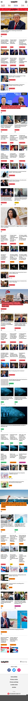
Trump (22, 5)
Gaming (16, 5)
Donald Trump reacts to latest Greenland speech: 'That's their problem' (17, 172)
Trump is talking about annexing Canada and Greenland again (11, 31)
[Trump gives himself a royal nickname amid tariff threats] (14, 166)
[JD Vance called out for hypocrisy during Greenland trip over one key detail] (23, 267)
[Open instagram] (19, 670)
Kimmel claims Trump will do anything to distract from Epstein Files (13, 60)
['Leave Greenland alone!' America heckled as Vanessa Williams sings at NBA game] (5, 166)
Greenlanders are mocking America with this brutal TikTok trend (21, 126)
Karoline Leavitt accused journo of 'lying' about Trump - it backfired (17, 76)
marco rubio (22, 65)
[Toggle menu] (2, 1)
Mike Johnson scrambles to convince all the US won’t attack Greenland (6, 199)
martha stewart (22, 462)
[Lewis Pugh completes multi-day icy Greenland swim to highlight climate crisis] (14, 499)
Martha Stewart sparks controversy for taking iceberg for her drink (23, 456)
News (9, 5)
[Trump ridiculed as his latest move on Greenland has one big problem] (23, 52)
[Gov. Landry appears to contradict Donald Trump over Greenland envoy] (5, 248)
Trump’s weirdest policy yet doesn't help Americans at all (14, 354)
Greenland (17, 129)
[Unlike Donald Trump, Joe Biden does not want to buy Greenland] (5, 569)
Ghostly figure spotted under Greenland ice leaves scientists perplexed (18, 380)
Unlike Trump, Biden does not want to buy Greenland (4, 556)
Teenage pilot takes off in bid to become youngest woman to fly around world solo (7, 525)
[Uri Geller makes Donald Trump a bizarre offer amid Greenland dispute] (5, 365)
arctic (10, 485)
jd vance (21, 243)
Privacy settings (14, 682)
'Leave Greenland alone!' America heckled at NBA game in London (4, 156)
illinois (21, 342)
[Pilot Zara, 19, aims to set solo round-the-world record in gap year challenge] (14, 549)
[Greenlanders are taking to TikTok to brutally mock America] (21, 119)
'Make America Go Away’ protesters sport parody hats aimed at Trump (14, 138)
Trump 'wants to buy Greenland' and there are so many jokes (14, 639)
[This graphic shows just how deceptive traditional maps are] (4, 475)
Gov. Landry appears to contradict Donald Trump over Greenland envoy (4, 238)
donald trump (13, 65)
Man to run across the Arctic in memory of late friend (14, 455)
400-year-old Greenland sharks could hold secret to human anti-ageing (22, 437)
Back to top (24, 661)
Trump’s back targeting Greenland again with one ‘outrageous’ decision (14, 238)
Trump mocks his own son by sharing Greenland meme (7, 602)
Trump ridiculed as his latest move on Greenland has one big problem (23, 42)
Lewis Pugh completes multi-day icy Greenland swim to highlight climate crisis (14, 505)
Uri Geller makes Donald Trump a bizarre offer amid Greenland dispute (4, 355)
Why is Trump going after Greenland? (16, 370)
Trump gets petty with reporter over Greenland (22, 155)
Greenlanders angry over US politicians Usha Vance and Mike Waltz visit (12, 304)
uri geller (3, 360)
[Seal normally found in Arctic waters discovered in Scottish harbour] (4, 484)
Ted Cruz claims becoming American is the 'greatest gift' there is (21, 199)
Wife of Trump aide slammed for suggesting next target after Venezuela (14, 226)
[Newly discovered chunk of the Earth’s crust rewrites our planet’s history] (5, 467)
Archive (14, 687)
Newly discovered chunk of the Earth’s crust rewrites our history (4, 457)
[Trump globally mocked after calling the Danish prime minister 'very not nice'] (4, 577)
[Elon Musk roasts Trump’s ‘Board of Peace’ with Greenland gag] (14, 102)
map (10, 476)
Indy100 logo (14, 2)
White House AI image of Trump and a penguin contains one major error (16, 85)
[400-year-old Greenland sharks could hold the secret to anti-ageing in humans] (23, 448)
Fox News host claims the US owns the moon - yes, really (5, 137)
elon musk (3, 110)
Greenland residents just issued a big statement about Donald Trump (4, 336)
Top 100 (3, 5)
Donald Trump (3, 34)
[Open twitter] (14, 670)
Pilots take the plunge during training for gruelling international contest (22, 538)
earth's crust (3, 462)
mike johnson (3, 202)
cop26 (16, 529)
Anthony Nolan (13, 462)
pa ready (3, 509)
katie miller (3, 229)
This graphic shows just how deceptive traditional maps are (17, 473)
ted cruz (16, 202)
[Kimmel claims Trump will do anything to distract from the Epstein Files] (14, 70)
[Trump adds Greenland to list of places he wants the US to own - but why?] (4, 373)
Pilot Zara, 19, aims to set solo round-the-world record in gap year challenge (14, 538)
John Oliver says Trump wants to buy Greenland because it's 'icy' (20, 602)
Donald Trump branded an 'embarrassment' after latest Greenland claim (21, 324)
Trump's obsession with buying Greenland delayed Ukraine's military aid (22, 558)
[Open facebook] (9, 670)
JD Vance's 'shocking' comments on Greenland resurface (4, 257)
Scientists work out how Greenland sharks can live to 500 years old (7, 398)
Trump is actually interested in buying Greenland (12, 629)
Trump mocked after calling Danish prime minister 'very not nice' (17, 575)
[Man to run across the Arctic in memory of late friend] (14, 467)
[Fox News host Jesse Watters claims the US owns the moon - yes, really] (5, 148)
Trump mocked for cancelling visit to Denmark (16, 584)
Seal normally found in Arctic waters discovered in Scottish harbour (16, 482)
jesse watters (3, 142)
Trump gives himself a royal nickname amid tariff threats (13, 155)
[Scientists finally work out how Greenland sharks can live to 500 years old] (7, 392)
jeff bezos (3, 543)
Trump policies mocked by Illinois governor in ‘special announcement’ (23, 336)
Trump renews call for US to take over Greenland (13, 41)
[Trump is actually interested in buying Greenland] (14, 619)
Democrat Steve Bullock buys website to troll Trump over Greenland (5, 640)
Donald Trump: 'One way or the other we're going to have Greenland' (17, 181)
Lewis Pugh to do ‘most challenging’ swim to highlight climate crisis (20, 525)
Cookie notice (14, 684)
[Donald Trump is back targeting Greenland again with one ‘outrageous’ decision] (14, 248)
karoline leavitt (12, 79)
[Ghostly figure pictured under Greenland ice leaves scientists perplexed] (4, 382)
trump (12, 47)
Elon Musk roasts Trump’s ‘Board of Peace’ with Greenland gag (13, 107)
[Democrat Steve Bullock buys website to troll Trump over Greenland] (5, 650)
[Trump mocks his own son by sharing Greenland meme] (7, 596)
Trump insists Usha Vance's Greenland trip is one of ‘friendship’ (18, 281)
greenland (3, 309)
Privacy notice (14, 679)
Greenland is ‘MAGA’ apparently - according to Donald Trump (22, 355)
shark (2, 402)
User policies (14, 677)
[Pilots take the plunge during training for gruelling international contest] (23, 549)
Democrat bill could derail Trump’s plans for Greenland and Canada (13, 336)
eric (2, 606)
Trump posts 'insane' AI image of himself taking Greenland (23, 137)
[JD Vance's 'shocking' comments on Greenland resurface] (7, 318)
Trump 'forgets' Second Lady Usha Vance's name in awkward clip (18, 273)
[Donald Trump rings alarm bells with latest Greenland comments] (4, 183)
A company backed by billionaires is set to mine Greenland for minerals (5, 538)
